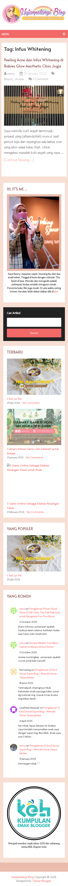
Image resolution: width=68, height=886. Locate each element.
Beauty (8, 79)
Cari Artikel (13, 313)
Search (34, 333)
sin (55, 291)
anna (22, 608)
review (19, 79)
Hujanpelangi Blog (22, 877)
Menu (5, 34)
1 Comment (40, 79)
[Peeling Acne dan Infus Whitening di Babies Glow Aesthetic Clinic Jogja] (34, 106)
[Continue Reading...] (19, 160)
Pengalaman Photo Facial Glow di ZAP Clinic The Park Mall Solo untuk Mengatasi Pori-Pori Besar (39, 612)
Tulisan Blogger (41, 880)
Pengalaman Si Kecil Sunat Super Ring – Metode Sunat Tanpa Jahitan (38, 673)
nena (22, 643)
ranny (11, 73)
